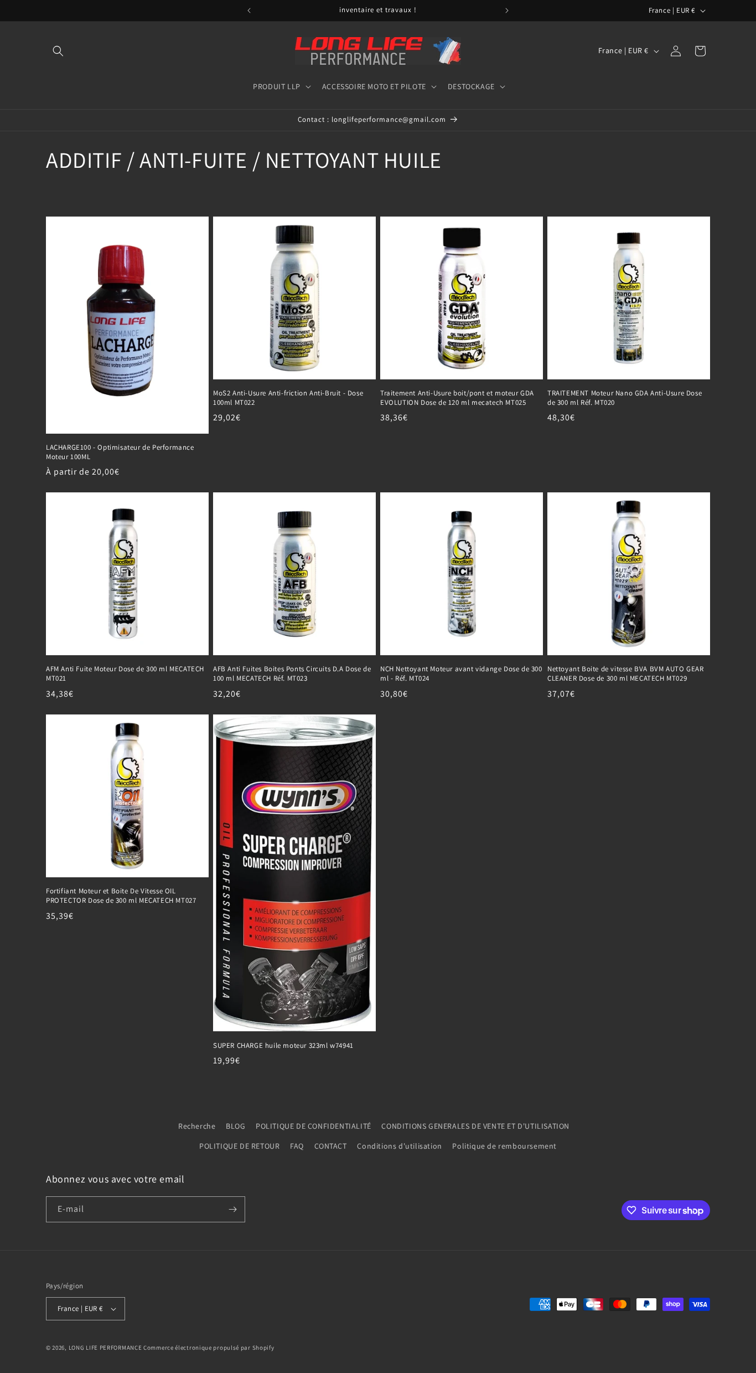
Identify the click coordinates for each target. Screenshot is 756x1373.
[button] (58, 51)
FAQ (297, 1146)
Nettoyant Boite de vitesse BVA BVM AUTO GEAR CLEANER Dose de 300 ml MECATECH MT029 (625, 674)
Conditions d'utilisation (399, 1146)
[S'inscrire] (232, 1209)
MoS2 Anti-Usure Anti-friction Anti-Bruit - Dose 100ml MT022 (288, 398)
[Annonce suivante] (507, 10)
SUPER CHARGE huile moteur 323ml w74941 (283, 1045)
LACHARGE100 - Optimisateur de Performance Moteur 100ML (120, 452)
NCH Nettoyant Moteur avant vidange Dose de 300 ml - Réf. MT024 (461, 674)
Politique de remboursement (504, 1146)
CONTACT (330, 1146)
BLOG (235, 1126)
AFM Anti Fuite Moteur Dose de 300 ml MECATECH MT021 (125, 674)
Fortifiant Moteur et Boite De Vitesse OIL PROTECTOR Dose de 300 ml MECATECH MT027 (121, 896)
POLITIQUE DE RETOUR (239, 1146)
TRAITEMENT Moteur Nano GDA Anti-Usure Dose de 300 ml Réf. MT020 (624, 398)
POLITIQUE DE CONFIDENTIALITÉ (313, 1126)
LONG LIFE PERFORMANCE (105, 1347)
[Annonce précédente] (249, 10)
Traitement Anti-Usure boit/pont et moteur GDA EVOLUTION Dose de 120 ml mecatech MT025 (457, 398)
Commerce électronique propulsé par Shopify (208, 1347)
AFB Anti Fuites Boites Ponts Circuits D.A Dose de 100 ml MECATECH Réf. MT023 (292, 674)
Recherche (196, 1126)
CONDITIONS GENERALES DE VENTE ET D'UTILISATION (475, 1126)
